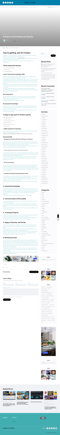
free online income (51, 304)
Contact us (14, 421)
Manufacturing (44, 227)
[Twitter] (49, 428)
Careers (43, 199)
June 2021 (44, 151)
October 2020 (44, 165)
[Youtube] (56, 428)
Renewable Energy (44, 320)
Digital (43, 210)
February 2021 (44, 158)
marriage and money (49, 311)
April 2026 (44, 114)
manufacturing (43, 311)
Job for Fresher (24, 53)
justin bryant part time (46, 308)
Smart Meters (49, 320)
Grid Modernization (49, 306)
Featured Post (44, 211)
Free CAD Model (45, 217)
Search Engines (44, 240)
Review (43, 238)
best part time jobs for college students (46, 292)
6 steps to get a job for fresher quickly (17, 115)
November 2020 (45, 163)
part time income (44, 318)
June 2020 (44, 172)
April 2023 (44, 124)
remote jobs (53, 318)
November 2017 (45, 183)
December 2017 (45, 181)
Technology (44, 245)
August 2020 (44, 169)
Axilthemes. (55, 432)
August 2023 (44, 119)
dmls (42, 297)
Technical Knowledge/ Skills (16, 74)
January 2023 (44, 130)
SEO (43, 241)
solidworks (53, 320)
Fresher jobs (19, 41)
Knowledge (14, 104)
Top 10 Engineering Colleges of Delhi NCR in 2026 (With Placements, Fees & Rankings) (48, 70)
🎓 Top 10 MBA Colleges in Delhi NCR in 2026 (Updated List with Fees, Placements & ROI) (48, 65)
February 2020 (44, 177)
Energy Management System (45, 299)
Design (43, 206)
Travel (43, 247)
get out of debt (43, 306)
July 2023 (43, 121)
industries (18, 129)
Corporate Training (45, 203)
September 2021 (45, 146)
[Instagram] (54, 428)
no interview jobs (50, 313)
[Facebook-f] (47, 428)
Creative (43, 204)
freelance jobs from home (45, 304)
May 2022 (44, 139)
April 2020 (44, 176)
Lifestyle (43, 226)
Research (43, 236)
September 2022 (45, 135)
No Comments (14, 41)
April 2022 (44, 140)
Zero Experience (8, 94)
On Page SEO (44, 231)
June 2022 (44, 137)
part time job (48, 318)
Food (43, 213)
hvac (53, 306)
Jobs (42, 308)
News (7, 47)
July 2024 (44, 117)
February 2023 (44, 128)
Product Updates (45, 233)
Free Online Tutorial (45, 219)
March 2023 (44, 126)
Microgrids (43, 313)
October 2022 (44, 133)
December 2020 (45, 161)
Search (42, 53)
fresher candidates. (21, 58)
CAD (43, 194)
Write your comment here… (7, 287)
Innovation (44, 224)
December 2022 (45, 132)
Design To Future (30, 2)
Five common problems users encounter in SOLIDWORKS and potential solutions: (50, 407)
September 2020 (45, 167)
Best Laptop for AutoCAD (45, 290)
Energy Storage (52, 299)
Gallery (43, 222)
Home (4, 47)
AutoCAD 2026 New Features (46, 72)
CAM (43, 197)
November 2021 (45, 142)
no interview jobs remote (45, 315)
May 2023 (44, 123)
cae (52, 292)
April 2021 (43, 154)
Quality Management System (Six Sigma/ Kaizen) (16, 150)
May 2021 (43, 153)
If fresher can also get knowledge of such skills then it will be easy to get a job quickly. (17, 133)
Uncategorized (44, 250)
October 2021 (44, 144)
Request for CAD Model (46, 234)
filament (52, 301)
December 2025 (45, 116)
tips (42, 322)
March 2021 (44, 156)
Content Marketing (45, 201)
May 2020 (44, 174)
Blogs (43, 192)
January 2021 (44, 160)
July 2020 (44, 170)
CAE (43, 196)
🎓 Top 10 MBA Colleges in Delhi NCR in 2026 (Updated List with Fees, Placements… (9, 404)
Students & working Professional (47, 243)
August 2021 (44, 147)
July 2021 (43, 149)
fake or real (48, 301)
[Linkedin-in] (52, 428)
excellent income (44, 301)
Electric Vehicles (46, 297)
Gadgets (43, 220)
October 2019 (44, 179)
